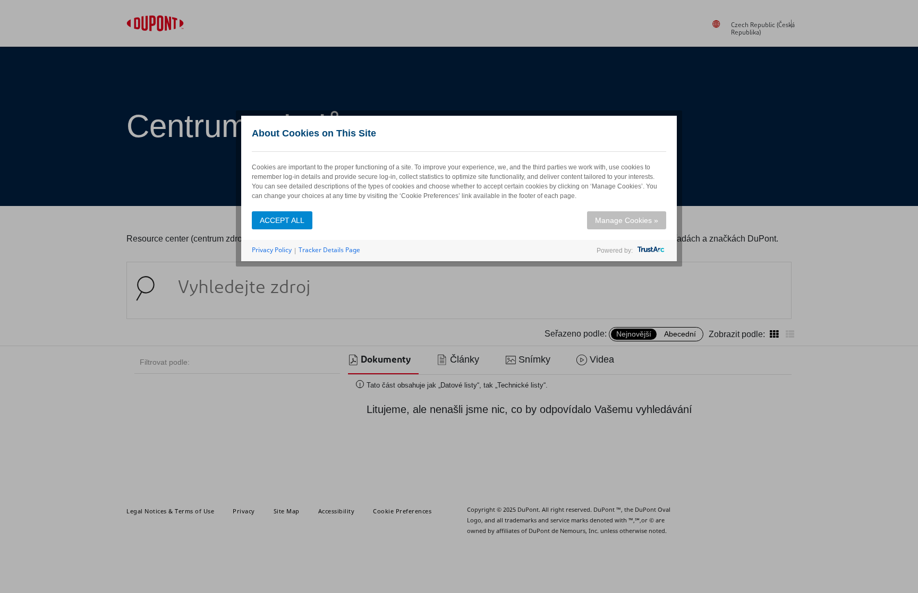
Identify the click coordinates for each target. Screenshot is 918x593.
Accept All (282, 220)
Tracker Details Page (329, 249)
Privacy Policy (272, 249)
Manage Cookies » (626, 220)
